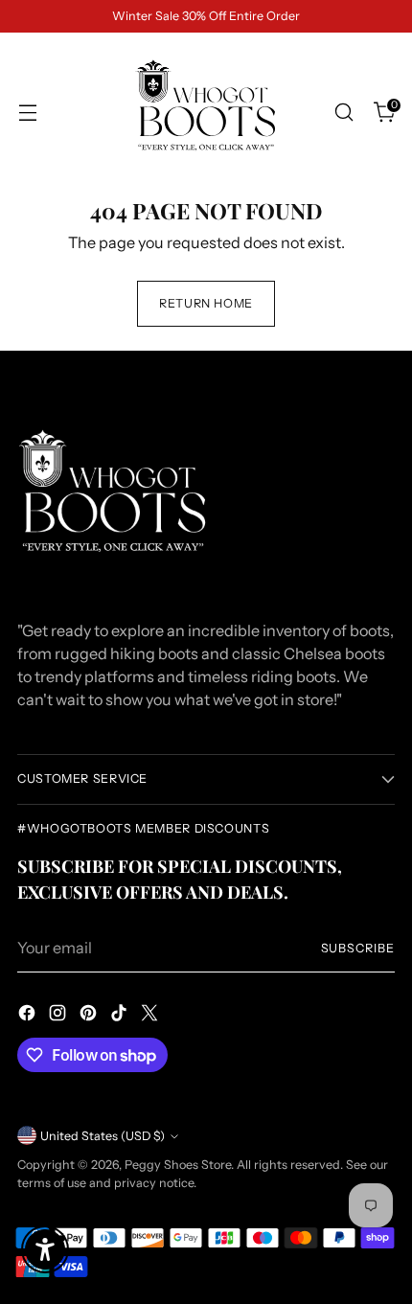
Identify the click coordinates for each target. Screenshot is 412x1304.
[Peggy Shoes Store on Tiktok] (120, 1015)
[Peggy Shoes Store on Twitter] (151, 1015)
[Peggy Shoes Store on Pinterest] (90, 1015)
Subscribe (358, 948)
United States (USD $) (102, 1136)
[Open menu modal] (27, 112)
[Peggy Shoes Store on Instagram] (59, 1015)
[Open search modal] (343, 112)
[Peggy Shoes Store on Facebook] (28, 1015)
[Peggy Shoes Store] (206, 112)
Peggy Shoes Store (178, 1164)
